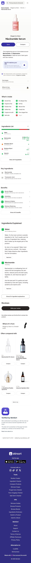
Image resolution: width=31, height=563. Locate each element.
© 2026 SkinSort (15, 559)
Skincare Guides (15, 503)
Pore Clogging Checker (16, 493)
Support (15, 528)
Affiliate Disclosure (15, 537)
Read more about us (7, 431)
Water (7, 229)
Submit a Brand (15, 518)
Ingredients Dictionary (15, 512)
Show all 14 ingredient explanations (15, 296)
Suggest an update (20, 75)
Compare (22, 44)
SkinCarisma (15, 552)
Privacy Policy (15, 540)
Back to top (15, 402)
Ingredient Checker (15, 481)
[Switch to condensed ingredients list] (28, 126)
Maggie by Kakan (14, 7)
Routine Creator (15, 478)
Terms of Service (15, 534)
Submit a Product (15, 515)
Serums (22, 7)
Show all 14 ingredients (15, 159)
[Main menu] (27, 3)
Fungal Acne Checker (15, 490)
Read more (8, 257)
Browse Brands (15, 509)
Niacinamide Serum (6, 9)
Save (8, 44)
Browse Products (15, 506)
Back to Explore (5, 7)
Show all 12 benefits (15, 212)
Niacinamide (6, 53)
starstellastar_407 (25, 438)
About (15, 525)
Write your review (15, 308)
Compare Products (15, 484)
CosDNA (15, 549)
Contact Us (15, 531)
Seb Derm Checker (15, 495)
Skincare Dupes (15, 487)
